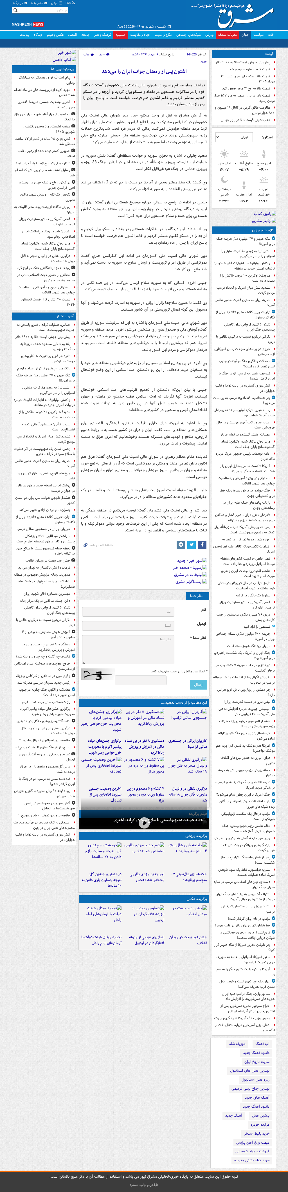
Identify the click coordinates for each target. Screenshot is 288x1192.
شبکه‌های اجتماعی (188, 34)
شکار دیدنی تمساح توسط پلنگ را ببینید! (43, 163)
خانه (271, 34)
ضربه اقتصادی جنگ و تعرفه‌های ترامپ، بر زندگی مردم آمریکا (245, 785)
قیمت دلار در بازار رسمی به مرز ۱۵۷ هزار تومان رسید (244, 98)
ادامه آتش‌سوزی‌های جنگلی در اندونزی (43, 721)
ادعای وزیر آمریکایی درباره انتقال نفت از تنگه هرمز (245, 1027)
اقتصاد (72, 34)
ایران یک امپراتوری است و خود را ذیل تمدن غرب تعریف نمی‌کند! (247, 984)
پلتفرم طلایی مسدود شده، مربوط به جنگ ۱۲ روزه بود (47, 346)
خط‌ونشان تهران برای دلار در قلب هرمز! (242, 925)
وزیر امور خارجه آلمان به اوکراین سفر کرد (241, 838)
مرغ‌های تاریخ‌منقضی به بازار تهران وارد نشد (46, 476)
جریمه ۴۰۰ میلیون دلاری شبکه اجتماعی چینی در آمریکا (245, 636)
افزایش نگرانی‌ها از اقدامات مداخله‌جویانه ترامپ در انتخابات (244, 680)
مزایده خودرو (260, 1125)
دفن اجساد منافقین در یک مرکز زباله (45, 600)
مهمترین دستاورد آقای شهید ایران (47, 593)
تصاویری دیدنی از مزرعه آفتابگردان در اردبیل (146, 940)
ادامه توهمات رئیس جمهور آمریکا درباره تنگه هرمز (245, 456)
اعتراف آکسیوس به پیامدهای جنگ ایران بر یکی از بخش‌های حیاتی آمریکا (245, 897)
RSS (68, 3)
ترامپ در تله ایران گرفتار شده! (249, 918)
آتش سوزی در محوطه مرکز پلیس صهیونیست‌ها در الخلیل (49, 806)
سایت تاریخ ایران (256, 1062)
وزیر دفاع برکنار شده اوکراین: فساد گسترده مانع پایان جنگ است (248, 444)
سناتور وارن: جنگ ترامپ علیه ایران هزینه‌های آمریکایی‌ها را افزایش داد (248, 996)
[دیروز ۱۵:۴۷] (144, 855)
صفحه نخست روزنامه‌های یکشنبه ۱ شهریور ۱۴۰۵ (48, 129)
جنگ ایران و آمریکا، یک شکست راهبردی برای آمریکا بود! (244, 655)
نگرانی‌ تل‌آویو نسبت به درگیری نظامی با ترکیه (245, 339)
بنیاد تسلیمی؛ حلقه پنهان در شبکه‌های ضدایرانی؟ (46, 584)
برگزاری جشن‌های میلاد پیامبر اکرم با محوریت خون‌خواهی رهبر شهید (105, 747)
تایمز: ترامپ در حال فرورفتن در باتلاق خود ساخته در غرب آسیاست (246, 585)
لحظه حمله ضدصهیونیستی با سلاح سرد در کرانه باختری (159, 820)
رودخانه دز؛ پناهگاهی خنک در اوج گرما (43, 268)
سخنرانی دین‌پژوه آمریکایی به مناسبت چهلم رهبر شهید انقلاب (246, 480)
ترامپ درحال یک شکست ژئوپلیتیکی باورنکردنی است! (248, 816)
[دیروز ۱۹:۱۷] (101, 770)
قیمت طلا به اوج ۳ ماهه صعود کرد (246, 88)
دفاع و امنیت (163, 34)
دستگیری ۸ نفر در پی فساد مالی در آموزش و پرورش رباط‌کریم (144, 747)
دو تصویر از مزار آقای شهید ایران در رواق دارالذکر (44, 117)
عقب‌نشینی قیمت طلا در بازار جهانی (245, 120)
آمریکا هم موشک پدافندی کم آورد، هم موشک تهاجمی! (245, 748)
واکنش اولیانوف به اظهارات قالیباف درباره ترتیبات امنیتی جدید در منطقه (244, 266)
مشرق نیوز (234, 14)
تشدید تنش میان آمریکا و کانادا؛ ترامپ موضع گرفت (246, 290)
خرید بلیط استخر (256, 1134)
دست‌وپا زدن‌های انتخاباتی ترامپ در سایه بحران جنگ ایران (244, 884)
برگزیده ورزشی (196, 836)
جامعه (85, 34)
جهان (245, 34)
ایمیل (201, 624)
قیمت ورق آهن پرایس (252, 1143)
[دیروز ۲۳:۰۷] (144, 770)
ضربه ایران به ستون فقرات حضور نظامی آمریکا (245, 302)
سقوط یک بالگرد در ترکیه (253, 595)
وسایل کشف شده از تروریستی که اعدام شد (45, 172)
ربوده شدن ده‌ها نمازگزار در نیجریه (246, 539)
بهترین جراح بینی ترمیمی (250, 1089)
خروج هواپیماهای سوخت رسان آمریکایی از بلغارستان (244, 351)
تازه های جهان (263, 230)
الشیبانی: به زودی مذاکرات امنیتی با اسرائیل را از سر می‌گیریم (248, 253)
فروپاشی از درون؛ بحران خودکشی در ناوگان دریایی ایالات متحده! (247, 935)
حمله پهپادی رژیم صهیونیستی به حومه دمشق (246, 772)
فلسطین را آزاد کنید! (256, 626)
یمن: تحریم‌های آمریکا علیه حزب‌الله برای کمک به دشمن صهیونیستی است (244, 529)
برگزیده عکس (197, 899)
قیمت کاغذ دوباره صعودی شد (249, 69)
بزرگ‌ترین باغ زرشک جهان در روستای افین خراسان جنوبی (47, 185)
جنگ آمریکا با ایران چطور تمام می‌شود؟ (243, 794)
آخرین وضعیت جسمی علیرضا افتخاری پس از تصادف (105, 794)
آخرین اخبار (65, 316)
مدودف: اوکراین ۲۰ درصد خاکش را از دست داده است (247, 278)
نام (203, 610)
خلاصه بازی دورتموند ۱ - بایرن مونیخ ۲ (44, 815)
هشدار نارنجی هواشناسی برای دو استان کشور (45, 500)
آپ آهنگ (262, 1044)
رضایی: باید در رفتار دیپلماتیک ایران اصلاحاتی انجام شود (48, 234)
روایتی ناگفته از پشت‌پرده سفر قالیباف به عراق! (44, 209)
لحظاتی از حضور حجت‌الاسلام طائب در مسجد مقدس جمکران (46, 277)
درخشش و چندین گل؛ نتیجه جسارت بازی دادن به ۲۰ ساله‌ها (102, 880)
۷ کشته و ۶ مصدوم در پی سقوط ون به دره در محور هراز (145, 794)
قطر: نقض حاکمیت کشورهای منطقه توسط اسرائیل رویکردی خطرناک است (247, 561)
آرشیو (54, 3)
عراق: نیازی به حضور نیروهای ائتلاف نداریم (247, 760)
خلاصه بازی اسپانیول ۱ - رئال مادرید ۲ (44, 740)
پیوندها (24, 34)
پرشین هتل (260, 1116)
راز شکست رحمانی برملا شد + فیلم (46, 702)
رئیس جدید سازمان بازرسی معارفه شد (43, 682)
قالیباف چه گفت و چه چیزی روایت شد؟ (43, 656)
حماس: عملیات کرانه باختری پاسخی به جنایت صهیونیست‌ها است (46, 327)
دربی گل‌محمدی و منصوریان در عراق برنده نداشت (47, 769)
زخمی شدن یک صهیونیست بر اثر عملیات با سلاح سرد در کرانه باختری (44, 451)
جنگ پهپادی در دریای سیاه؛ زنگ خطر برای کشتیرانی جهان (247, 493)
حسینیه (121, 34)
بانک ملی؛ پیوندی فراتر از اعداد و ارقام (43, 368)
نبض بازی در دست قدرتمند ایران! (247, 701)
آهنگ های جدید (257, 1098)
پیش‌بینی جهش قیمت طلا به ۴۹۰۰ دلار (242, 62)
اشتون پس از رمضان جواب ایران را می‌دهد (144, 71)
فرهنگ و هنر (102, 34)
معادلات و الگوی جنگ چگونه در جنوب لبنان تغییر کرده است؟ (247, 363)
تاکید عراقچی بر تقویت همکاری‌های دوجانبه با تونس (48, 358)
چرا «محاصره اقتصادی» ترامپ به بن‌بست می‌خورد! (244, 400)
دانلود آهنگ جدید (256, 1053)
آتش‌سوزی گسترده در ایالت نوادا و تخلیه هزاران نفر (245, 388)
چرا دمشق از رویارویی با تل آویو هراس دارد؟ (246, 692)
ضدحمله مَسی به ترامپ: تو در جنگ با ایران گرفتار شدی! (247, 376)
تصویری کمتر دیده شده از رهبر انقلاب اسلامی (46, 153)
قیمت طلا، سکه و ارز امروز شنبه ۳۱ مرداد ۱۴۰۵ (248, 79)
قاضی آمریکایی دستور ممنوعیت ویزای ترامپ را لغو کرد (247, 605)
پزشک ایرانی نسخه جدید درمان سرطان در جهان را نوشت (46, 488)
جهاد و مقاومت (140, 34)
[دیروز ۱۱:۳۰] (101, 855)
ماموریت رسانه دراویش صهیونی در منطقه (42, 574)
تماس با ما (37, 3)
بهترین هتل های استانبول (249, 1071)
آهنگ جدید (233, 1116)
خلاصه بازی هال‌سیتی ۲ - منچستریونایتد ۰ (188, 877)
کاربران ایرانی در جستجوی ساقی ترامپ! (187, 744)
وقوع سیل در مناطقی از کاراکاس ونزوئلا (42, 676)
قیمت (269, 54)
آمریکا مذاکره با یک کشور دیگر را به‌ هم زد (246, 972)
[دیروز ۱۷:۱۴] (186, 855)
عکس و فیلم (55, 34)
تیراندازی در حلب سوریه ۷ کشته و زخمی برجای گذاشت (245, 668)
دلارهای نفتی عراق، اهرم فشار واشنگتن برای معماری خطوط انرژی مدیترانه (245, 517)
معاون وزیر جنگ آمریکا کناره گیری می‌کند (241, 1018)
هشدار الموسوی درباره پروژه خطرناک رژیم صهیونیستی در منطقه (247, 724)
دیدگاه (38, 34)
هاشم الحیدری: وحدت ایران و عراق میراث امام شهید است (248, 573)
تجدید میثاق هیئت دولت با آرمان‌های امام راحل (101, 940)
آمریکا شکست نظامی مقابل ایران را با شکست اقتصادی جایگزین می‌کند (247, 468)
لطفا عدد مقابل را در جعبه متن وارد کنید (179, 671)
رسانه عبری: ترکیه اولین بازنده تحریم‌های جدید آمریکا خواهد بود (244, 412)
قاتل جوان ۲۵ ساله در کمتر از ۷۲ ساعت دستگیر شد (45, 141)
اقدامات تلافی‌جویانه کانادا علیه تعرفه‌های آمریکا (244, 549)
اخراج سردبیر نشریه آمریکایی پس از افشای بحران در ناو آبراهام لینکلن (247, 1008)
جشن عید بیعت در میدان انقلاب (188, 940)
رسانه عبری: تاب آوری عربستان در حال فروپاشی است (246, 425)
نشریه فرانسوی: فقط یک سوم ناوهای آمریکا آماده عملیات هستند (246, 872)
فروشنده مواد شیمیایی (252, 1151)
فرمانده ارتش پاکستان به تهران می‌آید (44, 567)
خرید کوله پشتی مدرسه (251, 1160)
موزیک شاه (237, 1044)
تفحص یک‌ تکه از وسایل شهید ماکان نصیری (47, 197)
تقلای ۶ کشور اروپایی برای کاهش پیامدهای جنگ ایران (249, 327)
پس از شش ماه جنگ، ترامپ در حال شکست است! (247, 860)
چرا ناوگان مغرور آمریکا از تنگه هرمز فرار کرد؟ (244, 947)
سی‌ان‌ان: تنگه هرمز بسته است (248, 646)
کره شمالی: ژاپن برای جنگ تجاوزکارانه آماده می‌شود (246, 736)
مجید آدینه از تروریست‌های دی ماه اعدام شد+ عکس (44, 92)
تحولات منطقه (227, 34)
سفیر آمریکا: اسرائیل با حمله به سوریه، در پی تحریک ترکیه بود (245, 959)
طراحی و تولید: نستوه (144, 1184)
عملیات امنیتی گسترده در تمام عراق (245, 434)
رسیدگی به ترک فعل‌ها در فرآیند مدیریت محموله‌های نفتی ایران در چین (44, 825)
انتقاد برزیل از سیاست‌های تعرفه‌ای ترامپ (248, 909)
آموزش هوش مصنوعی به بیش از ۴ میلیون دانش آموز (48, 634)
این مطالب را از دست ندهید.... (184, 703)
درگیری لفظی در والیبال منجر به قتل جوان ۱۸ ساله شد (188, 794)
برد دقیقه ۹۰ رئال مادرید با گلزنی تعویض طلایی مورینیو (44, 793)
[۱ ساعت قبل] (186, 722)
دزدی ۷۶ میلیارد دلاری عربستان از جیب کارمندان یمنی (246, 617)
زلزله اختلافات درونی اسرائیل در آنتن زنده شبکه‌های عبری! (247, 804)
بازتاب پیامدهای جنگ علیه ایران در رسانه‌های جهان (249, 505)
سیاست (258, 34)
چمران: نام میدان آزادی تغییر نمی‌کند (44, 510)
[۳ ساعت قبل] (101, 918)
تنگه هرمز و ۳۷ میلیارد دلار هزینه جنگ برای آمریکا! (245, 241)
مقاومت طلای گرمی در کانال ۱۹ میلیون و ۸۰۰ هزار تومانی (245, 110)
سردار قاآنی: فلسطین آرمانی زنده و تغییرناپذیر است (48, 427)
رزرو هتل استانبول (255, 1080)
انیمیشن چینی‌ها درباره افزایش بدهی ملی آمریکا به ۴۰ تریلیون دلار (247, 711)
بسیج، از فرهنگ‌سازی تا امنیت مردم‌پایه (42, 747)
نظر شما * (198, 638)
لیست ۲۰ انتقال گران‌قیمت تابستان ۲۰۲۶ (48, 302)
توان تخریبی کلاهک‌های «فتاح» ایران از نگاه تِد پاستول (245, 314)
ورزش (209, 34)
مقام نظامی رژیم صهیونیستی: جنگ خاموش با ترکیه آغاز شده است (248, 828)
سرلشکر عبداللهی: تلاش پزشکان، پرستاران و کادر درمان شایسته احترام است (46, 538)
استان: (267, 137)
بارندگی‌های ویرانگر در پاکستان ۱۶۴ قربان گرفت (248, 848)
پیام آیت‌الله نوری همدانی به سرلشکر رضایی (47, 80)
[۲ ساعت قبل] (144, 722)
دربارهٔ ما (18, 3)
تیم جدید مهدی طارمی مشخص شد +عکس (147, 877)
